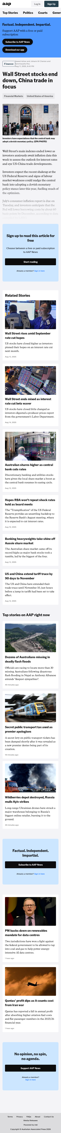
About (37, 1117)
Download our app (14, 49)
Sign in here (39, 271)
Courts (43, 12)
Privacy (19, 1117)
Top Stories (10, 12)
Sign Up (51, 3)
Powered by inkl (31, 1125)
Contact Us (49, 1117)
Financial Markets (13, 96)
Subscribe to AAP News (17, 41)
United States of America (40, 96)
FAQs (28, 1117)
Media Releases (30, 1120)
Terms (10, 1117)
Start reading (31, 261)
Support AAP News (30, 1068)
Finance (8, 63)
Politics (28, 12)
